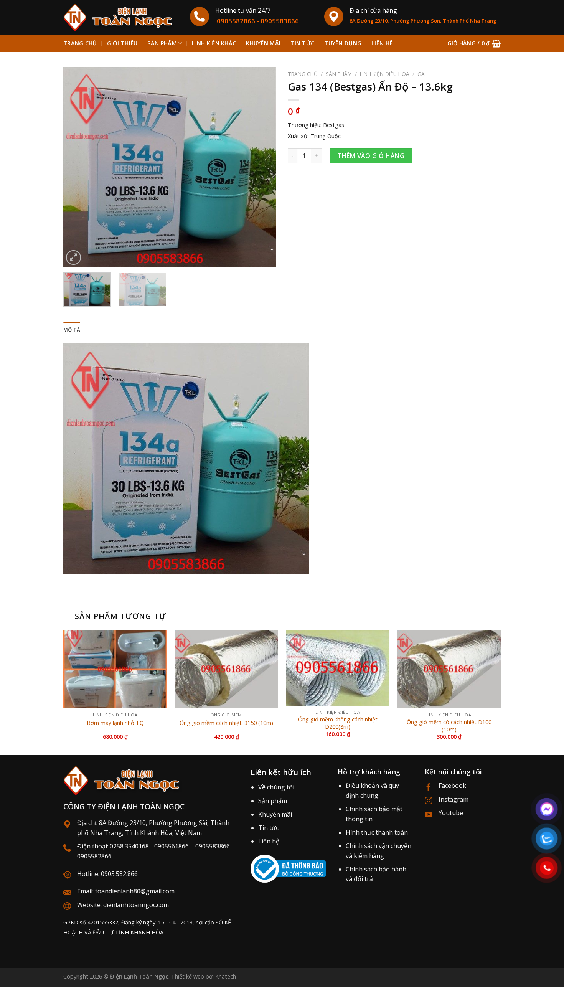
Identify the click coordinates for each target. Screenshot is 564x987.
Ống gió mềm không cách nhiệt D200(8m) (338, 723)
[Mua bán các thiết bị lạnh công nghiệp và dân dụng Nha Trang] (120, 17)
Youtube (451, 813)
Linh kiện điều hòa (384, 74)
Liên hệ (381, 43)
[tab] (71, 329)
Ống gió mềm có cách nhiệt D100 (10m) (449, 726)
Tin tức (302, 43)
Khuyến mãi (263, 43)
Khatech (225, 976)
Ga (421, 74)
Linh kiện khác (214, 43)
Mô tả (71, 329)
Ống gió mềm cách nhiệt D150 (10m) (226, 723)
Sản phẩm (161, 43)
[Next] (262, 167)
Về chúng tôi (276, 787)
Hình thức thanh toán (377, 832)
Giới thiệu (122, 43)
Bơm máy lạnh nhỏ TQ (115, 723)
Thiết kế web (187, 976)
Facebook (452, 785)
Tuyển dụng (342, 43)
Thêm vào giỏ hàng (370, 156)
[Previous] (77, 167)
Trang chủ (80, 43)
